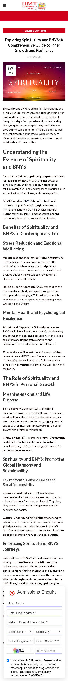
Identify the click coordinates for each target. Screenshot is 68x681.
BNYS (27, 201)
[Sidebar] (4, 209)
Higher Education (34, 30)
